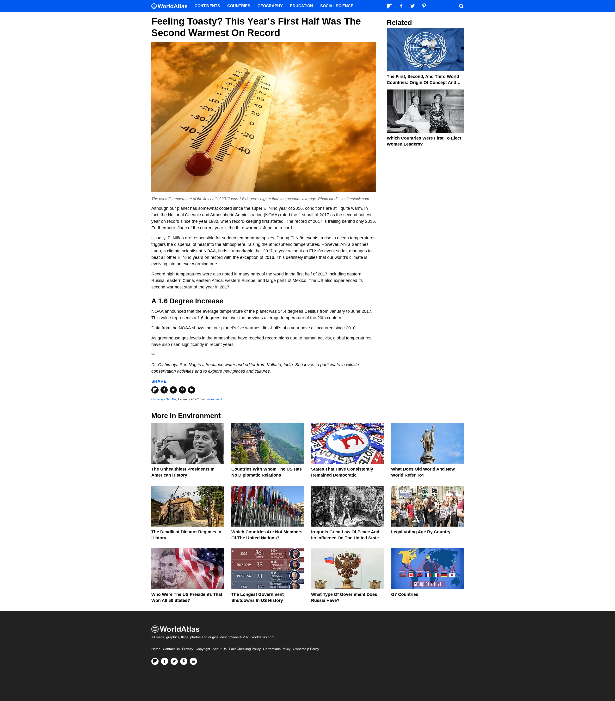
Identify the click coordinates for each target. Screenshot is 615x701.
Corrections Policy (276, 649)
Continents (207, 6)
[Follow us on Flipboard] (155, 661)
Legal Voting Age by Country (420, 531)
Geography (270, 6)
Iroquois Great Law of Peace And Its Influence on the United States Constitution (346, 537)
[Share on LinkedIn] (191, 390)
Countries (238, 6)
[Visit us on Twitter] (174, 661)
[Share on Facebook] (164, 390)
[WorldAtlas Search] (461, 6)
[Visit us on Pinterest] (183, 661)
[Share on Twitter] (173, 390)
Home (155, 649)
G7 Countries (404, 594)
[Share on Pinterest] (182, 390)
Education (301, 6)
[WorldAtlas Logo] (171, 6)
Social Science (336, 6)
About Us (220, 649)
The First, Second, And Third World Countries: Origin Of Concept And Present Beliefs (423, 82)
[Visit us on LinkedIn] (193, 661)
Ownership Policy (306, 649)
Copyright (203, 649)
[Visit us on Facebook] (164, 661)
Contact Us (171, 649)
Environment (213, 399)
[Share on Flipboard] (155, 390)
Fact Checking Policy (245, 649)
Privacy (187, 649)
